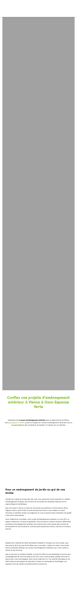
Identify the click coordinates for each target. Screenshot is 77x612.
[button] (72, 8)
